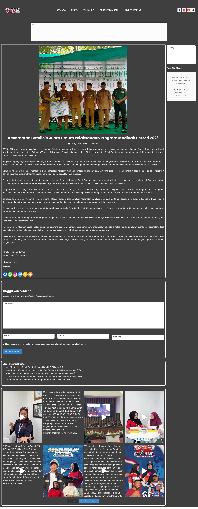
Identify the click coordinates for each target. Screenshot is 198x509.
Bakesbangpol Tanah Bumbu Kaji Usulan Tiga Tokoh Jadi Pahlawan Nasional (41, 370)
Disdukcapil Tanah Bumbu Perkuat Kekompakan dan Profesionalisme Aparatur (42, 376)
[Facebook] (179, 10)
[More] (30, 273)
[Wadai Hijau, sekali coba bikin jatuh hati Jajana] (22, 417)
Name (7, 335)
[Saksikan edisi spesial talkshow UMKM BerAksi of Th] (63, 417)
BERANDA (61, 10)
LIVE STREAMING (133, 10)
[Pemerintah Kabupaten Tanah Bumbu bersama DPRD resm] (103, 417)
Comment (9, 303)
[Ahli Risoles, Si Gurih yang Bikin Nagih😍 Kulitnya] (144, 417)
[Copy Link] (25, 273)
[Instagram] (184, 10)
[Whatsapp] (10, 273)
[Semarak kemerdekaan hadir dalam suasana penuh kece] (63, 471)
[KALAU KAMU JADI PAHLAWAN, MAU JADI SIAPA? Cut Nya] (22, 471)
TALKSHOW (89, 10)
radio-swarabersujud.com (26, 149)
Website (117, 337)
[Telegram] (20, 273)
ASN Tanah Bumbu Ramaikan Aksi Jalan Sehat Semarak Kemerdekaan (38, 373)
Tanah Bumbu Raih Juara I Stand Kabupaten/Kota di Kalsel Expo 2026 (38, 380)
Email (61, 335)
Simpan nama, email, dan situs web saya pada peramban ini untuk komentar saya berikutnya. (45, 344)
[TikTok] (193, 10)
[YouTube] (189, 10)
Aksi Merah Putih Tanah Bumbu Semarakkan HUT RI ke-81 (32, 367)
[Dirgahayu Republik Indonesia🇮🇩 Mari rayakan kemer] (144, 471)
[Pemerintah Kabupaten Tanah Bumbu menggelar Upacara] (103, 471)
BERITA (74, 10)
